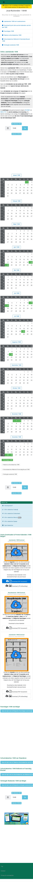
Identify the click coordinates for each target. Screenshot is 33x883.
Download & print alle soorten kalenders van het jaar (16, 26)
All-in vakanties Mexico (12, 517)
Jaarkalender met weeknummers (14, 21)
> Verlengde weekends (9, 474)
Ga (25, 128)
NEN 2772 (3, 112)
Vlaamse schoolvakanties (12, 35)
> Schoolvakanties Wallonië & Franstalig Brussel (15, 469)
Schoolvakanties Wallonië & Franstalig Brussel (16, 40)
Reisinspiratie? (8, 505)
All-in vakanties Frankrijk (11, 509)
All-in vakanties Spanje (10, 521)
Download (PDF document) (19, 581)
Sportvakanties (8, 525)
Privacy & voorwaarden (7, 875)
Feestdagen (8, 31)
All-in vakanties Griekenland (12, 513)
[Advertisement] (16, 155)
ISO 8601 (27, 110)
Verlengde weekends (11, 45)
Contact (3, 871)
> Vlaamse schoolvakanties (10, 464)
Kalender (17, 123)
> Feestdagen (7, 460)
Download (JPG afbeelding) (19, 586)
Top (2, 866)
